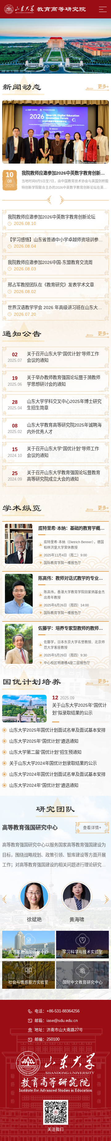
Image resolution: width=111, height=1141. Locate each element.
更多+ (103, 86)
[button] (47, 66)
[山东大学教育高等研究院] (45, 9)
